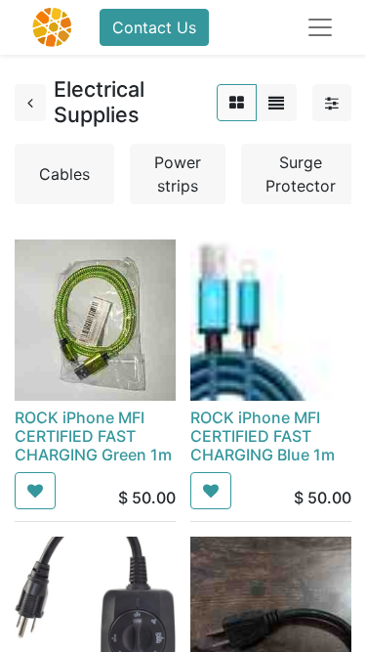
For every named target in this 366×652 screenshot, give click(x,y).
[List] (276, 102)
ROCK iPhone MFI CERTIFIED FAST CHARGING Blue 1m (262, 436)
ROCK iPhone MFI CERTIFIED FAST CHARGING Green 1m (93, 436)
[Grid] (237, 102)
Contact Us (154, 27)
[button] (35, 490)
